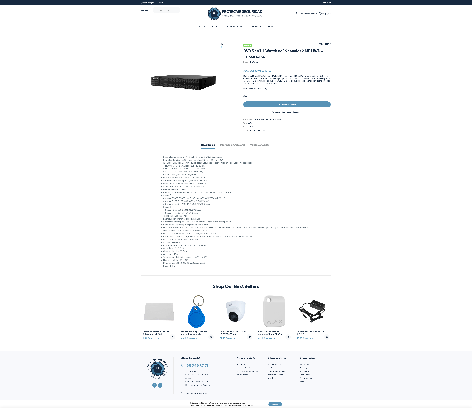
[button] (222, 46)
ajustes (250, 405)
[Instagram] (154, 385)
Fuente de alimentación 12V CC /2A (310, 332)
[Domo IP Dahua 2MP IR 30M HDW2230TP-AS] (236, 311)
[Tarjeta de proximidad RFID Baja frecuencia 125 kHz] (158, 311)
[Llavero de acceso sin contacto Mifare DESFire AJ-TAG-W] (274, 311)
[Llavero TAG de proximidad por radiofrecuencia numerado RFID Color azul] (197, 311)
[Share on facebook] (250, 130)
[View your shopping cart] (326, 13)
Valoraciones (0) (259, 144)
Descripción (208, 144)
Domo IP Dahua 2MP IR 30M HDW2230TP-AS (233, 332)
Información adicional (232, 144)
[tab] (209, 146)
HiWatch (254, 62)
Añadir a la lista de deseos (287, 112)
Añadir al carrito (289, 104)
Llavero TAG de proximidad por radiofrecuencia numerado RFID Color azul (194, 334)
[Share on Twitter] (255, 130)
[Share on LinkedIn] (263, 130)
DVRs (250, 123)
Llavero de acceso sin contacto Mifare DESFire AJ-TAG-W (270, 334)
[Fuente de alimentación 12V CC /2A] (313, 311)
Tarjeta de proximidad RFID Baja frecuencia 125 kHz (156, 332)
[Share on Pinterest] (259, 130)
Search (157, 10)
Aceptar (275, 404)
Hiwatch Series (276, 119)
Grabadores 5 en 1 (261, 119)
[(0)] (320, 13)
